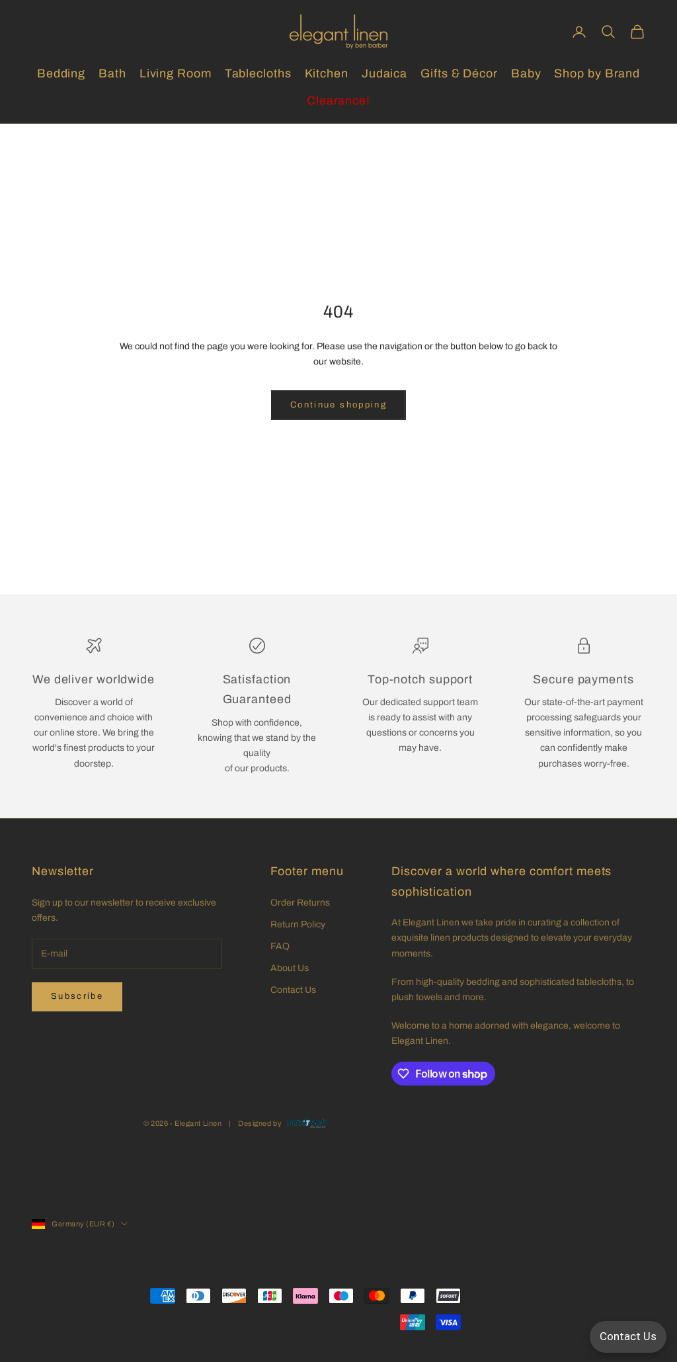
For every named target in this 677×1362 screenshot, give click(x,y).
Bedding (61, 73)
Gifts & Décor (459, 73)
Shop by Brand (597, 73)
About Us (289, 968)
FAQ (280, 946)
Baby (526, 73)
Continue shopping (338, 404)
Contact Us (293, 990)
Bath (112, 73)
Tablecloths (258, 73)
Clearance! (338, 100)
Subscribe (77, 996)
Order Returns (300, 903)
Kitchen (326, 73)
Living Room (175, 73)
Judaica (384, 73)
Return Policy (297, 924)
